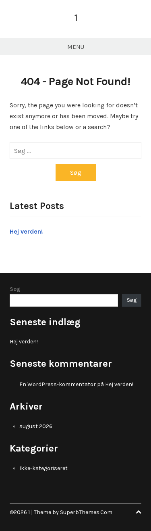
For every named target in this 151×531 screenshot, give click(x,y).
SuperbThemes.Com (86, 512)
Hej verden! (26, 231)
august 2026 (35, 426)
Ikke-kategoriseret (43, 468)
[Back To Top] (138, 512)
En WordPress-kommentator (57, 384)
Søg (15, 289)
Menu (75, 46)
